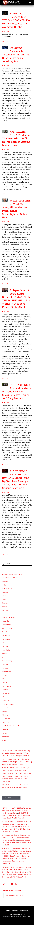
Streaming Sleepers (8, 704)
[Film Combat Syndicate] (11, 4)
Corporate (5, 603)
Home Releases (7, 628)
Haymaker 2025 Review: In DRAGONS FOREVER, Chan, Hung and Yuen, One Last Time (16, 829)
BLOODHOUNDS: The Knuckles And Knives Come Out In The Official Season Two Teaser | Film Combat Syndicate (17, 837)
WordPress (12, 916)
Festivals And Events (8, 617)
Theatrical (5, 729)
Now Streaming (7, 661)
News (3, 657)
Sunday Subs (6, 708)
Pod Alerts (5, 668)
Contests (4, 599)
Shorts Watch (6, 693)
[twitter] (3, 884)
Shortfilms (5, 690)
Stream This (5, 700)
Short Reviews (6, 686)
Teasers (4, 711)
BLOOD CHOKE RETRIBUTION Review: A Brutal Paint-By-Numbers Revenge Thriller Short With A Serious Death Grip (16, 479)
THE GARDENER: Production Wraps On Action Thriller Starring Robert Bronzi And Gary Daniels (16, 391)
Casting (4, 596)
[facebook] (8, 884)
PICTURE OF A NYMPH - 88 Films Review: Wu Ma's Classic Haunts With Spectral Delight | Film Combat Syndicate (16, 810)
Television (5, 715)
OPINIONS (5, 664)
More (3, 41)
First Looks (5, 621)
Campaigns (5, 592)
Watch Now (5, 737)
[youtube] (12, 884)
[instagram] (16, 884)
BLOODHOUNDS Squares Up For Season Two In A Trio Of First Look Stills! (16, 842)
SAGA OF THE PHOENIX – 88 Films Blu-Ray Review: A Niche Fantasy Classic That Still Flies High (16, 815)
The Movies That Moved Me (10, 726)
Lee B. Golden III (7, 31)
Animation (5, 581)
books (4, 585)
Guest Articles (6, 625)
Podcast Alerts (6, 672)
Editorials (5, 610)
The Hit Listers (6, 722)
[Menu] (30, 2)
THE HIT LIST (6, 718)
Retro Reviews (6, 679)
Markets (4, 653)
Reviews (4, 682)
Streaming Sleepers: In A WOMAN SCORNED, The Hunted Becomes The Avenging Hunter (16, 20)
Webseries (5, 740)
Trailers (4, 733)
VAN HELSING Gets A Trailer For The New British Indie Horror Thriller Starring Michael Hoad (16, 138)
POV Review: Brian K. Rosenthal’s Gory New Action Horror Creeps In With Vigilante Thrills (17, 874)
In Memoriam (6, 635)
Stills (3, 697)
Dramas (4, 607)
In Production (6, 639)
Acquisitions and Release (10, 578)
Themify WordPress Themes (23, 916)
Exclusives (5, 614)
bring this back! (7, 588)
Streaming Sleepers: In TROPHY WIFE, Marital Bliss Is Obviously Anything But (16, 54)
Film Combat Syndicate (12, 891)
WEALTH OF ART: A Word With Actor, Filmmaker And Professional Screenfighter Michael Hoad (16, 209)
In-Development (7, 643)
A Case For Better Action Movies (12, 574)
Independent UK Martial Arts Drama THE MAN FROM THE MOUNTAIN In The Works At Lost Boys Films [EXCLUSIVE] (16, 299)
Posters (4, 675)
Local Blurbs (6, 650)
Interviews (5, 646)
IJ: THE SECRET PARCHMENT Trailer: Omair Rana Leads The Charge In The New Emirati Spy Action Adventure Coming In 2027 (17, 761)
